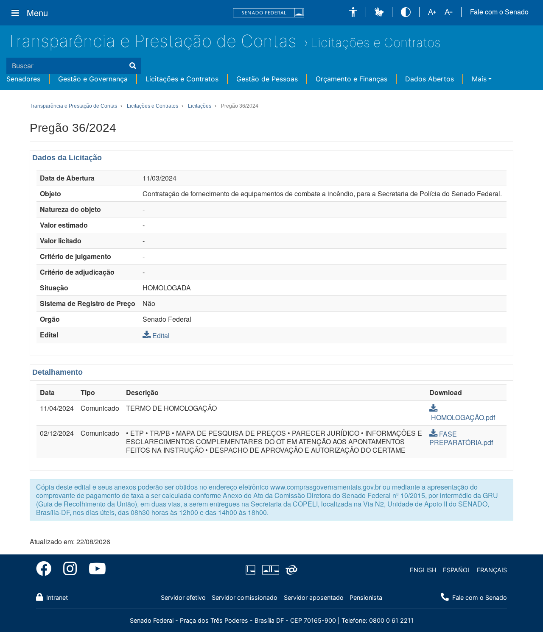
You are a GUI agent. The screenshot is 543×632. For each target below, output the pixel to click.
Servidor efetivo (183, 597)
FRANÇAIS (492, 570)
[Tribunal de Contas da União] (290, 570)
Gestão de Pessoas (267, 79)
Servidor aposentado (314, 597)
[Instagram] (70, 570)
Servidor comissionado (244, 597)
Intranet (56, 597)
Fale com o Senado (499, 12)
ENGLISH (423, 570)
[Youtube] (94, 570)
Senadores (23, 79)
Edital (161, 335)
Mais (479, 79)
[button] (353, 12)
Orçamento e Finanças (351, 79)
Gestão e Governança (93, 79)
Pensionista (366, 597)
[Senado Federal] (268, 13)
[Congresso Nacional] (270, 570)
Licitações (199, 106)
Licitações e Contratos (376, 42)
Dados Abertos (429, 79)
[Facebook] (46, 570)
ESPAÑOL (457, 570)
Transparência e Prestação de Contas (151, 41)
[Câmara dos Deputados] (252, 570)
